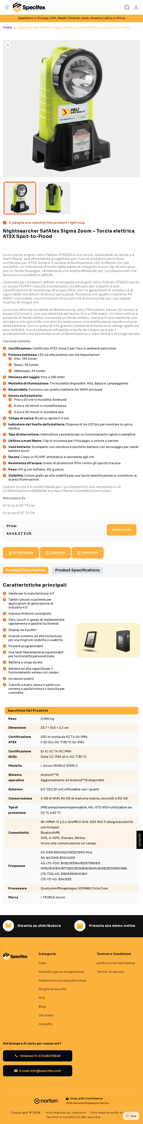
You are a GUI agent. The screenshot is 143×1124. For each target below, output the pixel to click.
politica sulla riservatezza (116, 963)
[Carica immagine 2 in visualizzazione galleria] (54, 198)
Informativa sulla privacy (111, 1112)
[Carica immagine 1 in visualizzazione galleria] (20, 198)
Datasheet (57, 552)
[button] (7, 7)
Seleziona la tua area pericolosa (62, 980)
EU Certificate (23, 552)
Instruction (90, 552)
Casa (42, 963)
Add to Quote (121, 529)
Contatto (46, 1024)
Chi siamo (46, 1015)
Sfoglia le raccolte (52, 989)
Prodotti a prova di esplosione (61, 972)
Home (7, 27)
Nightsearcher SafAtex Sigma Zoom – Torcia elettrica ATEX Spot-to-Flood (74, 27)
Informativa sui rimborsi (66, 1112)
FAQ (42, 998)
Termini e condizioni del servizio (73, 1117)
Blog (42, 1007)
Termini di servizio (110, 972)
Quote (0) (140, 839)
